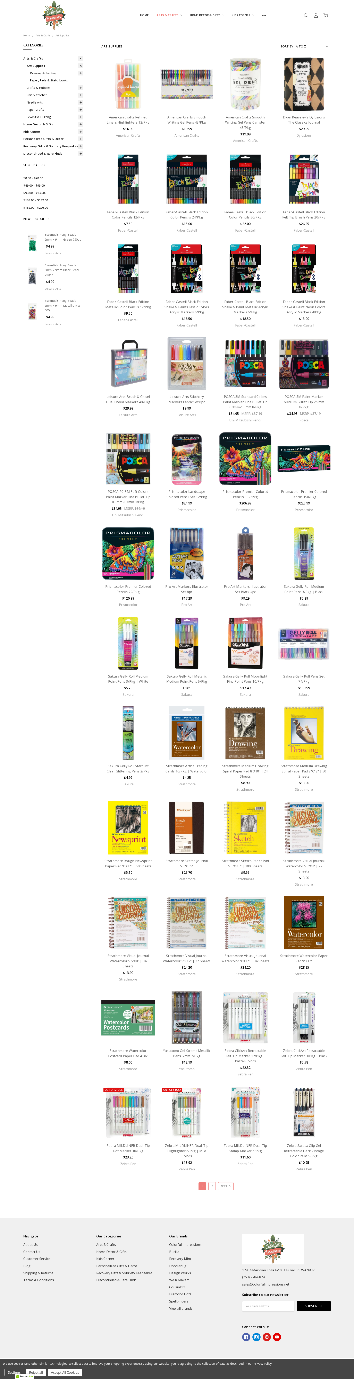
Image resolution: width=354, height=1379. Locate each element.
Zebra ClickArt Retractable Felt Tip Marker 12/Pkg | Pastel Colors (245, 1055)
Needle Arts (35, 102)
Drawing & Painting (43, 73)
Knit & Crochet (37, 95)
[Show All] (264, 15)
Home (144, 15)
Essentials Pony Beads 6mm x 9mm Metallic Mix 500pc (62, 305)
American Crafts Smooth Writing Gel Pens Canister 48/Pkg (245, 122)
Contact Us (31, 1252)
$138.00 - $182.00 (35, 200)
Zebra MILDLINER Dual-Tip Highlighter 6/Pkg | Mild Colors (187, 1150)
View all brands (180, 1308)
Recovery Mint (180, 1258)
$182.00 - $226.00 (35, 207)
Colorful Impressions (185, 1244)
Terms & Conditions (38, 1280)
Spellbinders (178, 1301)
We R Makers (179, 1280)
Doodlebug (177, 1266)
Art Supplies (36, 66)
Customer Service (36, 1258)
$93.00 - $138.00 (34, 193)
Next (224, 1186)
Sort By (286, 46)
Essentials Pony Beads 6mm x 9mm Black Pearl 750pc (62, 270)
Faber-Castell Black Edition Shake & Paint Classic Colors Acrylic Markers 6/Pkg (187, 306)
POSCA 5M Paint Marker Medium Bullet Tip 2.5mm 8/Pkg (304, 401)
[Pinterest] (267, 1337)
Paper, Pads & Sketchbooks (49, 80)
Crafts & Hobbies (38, 88)
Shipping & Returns (38, 1273)
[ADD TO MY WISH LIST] (147, 72)
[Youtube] (277, 1337)
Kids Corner (241, 15)
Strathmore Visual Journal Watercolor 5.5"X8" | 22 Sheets (303, 866)
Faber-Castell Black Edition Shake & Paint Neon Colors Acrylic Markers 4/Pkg (304, 306)
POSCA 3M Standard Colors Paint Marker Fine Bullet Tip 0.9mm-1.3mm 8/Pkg (245, 401)
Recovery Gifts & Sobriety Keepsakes (50, 146)
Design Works (180, 1273)
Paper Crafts (35, 109)
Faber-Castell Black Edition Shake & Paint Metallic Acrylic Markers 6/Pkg (245, 306)
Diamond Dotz (180, 1294)
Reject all (36, 1372)
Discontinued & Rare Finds (42, 153)
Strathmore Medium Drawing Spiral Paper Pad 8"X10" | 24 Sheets (245, 771)
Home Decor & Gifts (205, 15)
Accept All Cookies (65, 1372)
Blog (27, 1266)
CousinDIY (177, 1287)
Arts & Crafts (168, 15)
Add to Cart (128, 101)
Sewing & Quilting (39, 117)
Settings (14, 1372)
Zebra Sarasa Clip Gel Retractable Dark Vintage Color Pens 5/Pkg (304, 1150)
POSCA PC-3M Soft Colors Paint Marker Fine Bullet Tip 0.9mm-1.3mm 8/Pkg (128, 496)
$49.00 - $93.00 (34, 185)
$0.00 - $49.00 (33, 178)
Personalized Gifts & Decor (43, 139)
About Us (30, 1244)
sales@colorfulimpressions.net (265, 1284)
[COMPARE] (147, 65)
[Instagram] (256, 1337)
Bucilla (174, 1252)
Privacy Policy (262, 1363)
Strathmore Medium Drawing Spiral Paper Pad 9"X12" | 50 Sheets (304, 771)
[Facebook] (246, 1337)
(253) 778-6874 (253, 1277)
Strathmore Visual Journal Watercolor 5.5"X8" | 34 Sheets (128, 960)
